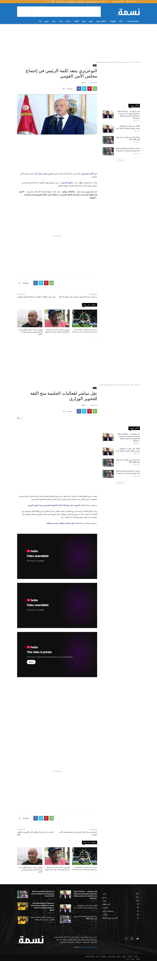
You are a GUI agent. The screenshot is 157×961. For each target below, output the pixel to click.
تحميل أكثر (120, 160)
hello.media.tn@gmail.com (88, 947)
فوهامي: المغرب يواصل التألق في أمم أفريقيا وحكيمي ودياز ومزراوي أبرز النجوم (30, 332)
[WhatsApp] (95, 88)
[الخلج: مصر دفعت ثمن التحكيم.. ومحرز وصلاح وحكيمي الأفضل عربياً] (108, 129)
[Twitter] (49, 1)
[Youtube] (52, 1)
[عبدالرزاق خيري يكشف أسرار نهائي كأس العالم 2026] (108, 140)
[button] (40, 21)
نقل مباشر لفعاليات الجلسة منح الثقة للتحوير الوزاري (36, 297)
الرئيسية (137, 62)
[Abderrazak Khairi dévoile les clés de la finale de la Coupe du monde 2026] (108, 151)
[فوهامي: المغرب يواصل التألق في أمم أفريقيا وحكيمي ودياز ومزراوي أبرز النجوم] (29, 318)
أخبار (132, 62)
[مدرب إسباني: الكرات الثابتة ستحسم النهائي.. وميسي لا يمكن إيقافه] (22, 920)
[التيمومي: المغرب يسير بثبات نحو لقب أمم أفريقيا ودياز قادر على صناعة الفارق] (57, 318)
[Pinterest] (89, 88)
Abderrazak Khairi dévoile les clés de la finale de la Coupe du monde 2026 (42, 894)
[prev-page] (92, 339)
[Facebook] (46, 1)
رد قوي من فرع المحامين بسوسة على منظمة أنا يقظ (78, 297)
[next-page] (95, 339)
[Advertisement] (59, 11)
